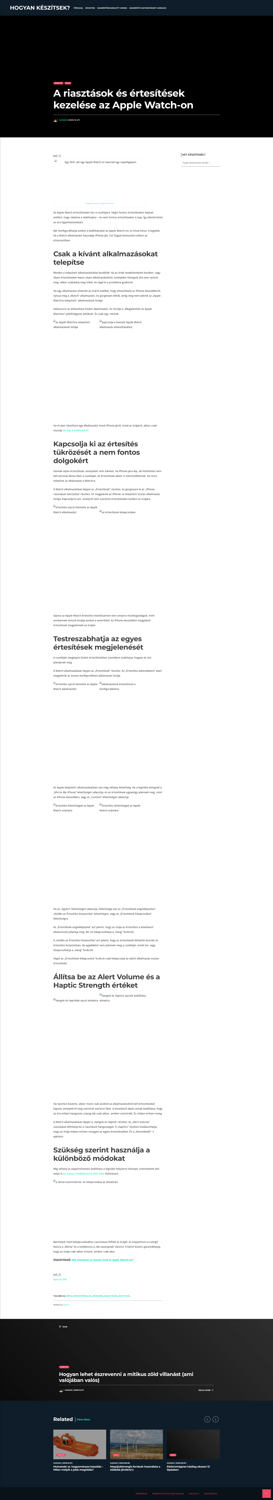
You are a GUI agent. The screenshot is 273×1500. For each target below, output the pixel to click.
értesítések (81, 1296)
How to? (58, 83)
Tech (68, 83)
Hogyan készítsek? (40, 8)
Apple (69, 1296)
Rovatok (90, 8)
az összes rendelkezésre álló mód (83, 1173)
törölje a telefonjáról (75, 430)
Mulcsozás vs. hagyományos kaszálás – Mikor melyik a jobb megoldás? (78, 1468)
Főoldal (78, 8)
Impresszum (141, 1493)
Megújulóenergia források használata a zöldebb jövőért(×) (135, 1468)
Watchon (124, 1296)
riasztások (110, 1296)
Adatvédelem (210, 1493)
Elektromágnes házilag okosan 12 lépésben (188, 1468)
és (90, 1296)
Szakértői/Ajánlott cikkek (112, 8)
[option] (79, 1452)
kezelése (98, 1296)
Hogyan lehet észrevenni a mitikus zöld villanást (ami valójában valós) (126, 1377)
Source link (60, 1279)
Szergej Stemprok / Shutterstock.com (99, 203)
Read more (204, 1390)
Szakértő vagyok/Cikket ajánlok (147, 8)
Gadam (63, 120)
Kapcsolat (194, 1493)
